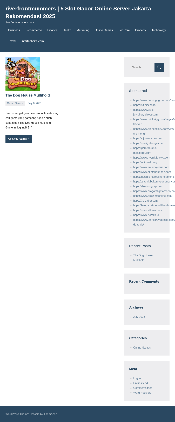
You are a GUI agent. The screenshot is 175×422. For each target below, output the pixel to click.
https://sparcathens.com (147, 210)
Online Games (104, 30)
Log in (137, 378)
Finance (52, 30)
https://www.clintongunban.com (152, 172)
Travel (12, 41)
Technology (159, 30)
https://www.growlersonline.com (152, 195)
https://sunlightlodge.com (148, 143)
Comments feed (142, 387)
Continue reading (17, 138)
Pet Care (124, 30)
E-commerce (33, 30)
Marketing (83, 30)
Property (140, 30)
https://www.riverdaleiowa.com (151, 157)
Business (14, 30)
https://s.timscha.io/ (144, 105)
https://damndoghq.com (147, 186)
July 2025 (139, 316)
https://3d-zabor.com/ (145, 200)
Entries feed (140, 383)
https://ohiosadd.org (145, 162)
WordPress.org (142, 392)
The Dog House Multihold (27, 95)
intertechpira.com (33, 41)
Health (67, 30)
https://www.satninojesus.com (151, 167)
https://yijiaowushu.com (147, 138)
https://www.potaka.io (146, 215)
